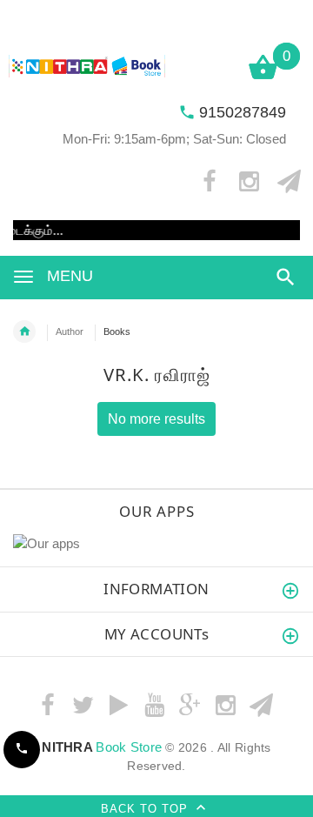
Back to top (146, 808)
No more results (156, 419)
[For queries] (21, 749)
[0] (263, 77)
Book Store (102, 747)
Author (69, 331)
